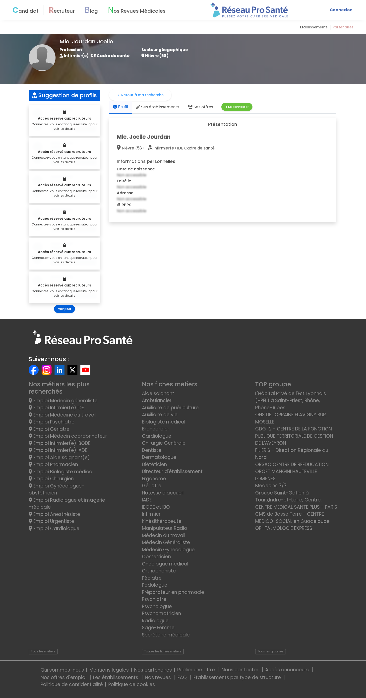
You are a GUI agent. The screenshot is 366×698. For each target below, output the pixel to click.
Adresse (125, 193)
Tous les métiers (43, 651)
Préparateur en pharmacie (173, 592)
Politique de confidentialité (72, 684)
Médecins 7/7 (271, 485)
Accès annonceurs (287, 669)
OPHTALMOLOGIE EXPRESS (283, 528)
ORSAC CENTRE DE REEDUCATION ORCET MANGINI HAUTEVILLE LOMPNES (292, 471)
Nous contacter (241, 669)
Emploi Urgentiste (53, 521)
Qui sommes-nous (62, 670)
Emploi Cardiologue (55, 528)
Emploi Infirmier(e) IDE (58, 407)
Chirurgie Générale (163, 443)
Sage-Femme (158, 627)
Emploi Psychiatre (53, 422)
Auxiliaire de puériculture (170, 407)
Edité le (124, 181)
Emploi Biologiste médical (62, 471)
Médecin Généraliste (166, 542)
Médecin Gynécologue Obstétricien (168, 553)
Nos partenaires (153, 670)
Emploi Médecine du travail (64, 415)
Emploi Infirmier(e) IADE (59, 450)
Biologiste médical (163, 422)
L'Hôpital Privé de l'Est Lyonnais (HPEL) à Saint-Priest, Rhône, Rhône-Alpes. (290, 400)
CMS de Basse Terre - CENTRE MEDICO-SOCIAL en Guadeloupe (292, 518)
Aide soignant (158, 393)
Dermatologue (159, 457)
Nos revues (158, 677)
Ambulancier (157, 400)
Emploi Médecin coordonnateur (69, 436)
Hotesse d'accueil (162, 492)
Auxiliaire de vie (160, 414)
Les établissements (116, 677)
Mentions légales (109, 670)
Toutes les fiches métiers (162, 651)
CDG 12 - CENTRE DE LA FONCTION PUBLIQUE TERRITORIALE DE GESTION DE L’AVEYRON (294, 435)
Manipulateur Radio (164, 528)
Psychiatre (154, 599)
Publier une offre (196, 669)
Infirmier (151, 514)
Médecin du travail (164, 535)
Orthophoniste (159, 570)
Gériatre (151, 485)
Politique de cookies (131, 684)
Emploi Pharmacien (55, 464)
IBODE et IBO (156, 507)
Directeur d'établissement (172, 471)
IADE (147, 499)
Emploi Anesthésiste (56, 514)
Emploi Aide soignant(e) (61, 457)
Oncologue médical (165, 563)
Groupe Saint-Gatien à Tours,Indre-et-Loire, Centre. (288, 496)
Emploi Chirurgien (53, 478)
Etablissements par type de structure (237, 677)
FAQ (183, 677)
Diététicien (154, 464)
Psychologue (157, 606)
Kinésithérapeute (162, 521)
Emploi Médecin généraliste (65, 400)
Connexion (341, 10)
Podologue (154, 585)
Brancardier (155, 428)
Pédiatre (152, 578)
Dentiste (151, 450)
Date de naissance (136, 169)
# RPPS (124, 205)
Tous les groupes (270, 651)
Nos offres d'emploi (64, 677)
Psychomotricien (161, 613)
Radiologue (155, 620)
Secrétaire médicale (166, 634)
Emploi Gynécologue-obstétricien (56, 489)
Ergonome (154, 478)
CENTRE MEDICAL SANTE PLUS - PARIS (296, 507)
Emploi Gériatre (50, 429)
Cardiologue (156, 436)
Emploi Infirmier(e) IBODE (61, 443)
